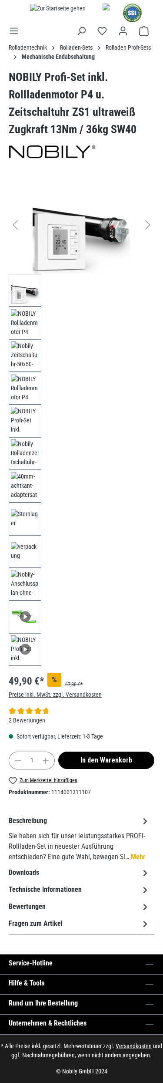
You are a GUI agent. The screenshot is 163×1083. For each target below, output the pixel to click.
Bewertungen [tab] (27, 906)
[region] (81, 421)
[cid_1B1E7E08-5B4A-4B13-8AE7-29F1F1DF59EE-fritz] (81, 225)
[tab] (79, 838)
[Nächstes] (147, 225)
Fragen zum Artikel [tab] (36, 923)
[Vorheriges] (15, 225)
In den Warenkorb (106, 760)
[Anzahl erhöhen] (46, 760)
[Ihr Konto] (123, 31)
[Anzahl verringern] (18, 760)
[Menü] (16, 31)
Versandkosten (134, 1046)
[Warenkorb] (143, 31)
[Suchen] (81, 31)
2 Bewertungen (27, 720)
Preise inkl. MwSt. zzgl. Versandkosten (55, 694)
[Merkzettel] (102, 31)
